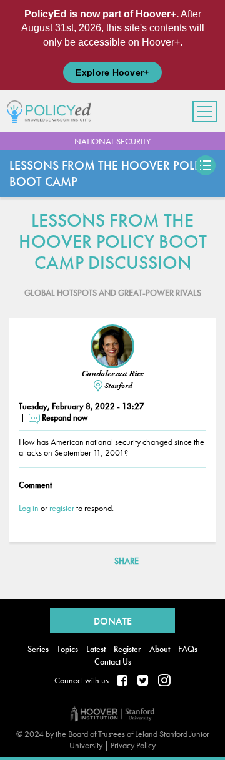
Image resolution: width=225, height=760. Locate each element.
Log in (29, 508)
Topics (67, 649)
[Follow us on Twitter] (144, 681)
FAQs (188, 649)
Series (38, 649)
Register (127, 649)
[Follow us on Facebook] (123, 681)
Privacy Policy (133, 745)
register (61, 508)
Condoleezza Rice (112, 373)
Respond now (65, 417)
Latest (96, 649)
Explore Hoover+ (112, 72)
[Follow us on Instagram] (164, 681)
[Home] (54, 111)
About (159, 649)
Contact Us (112, 661)
